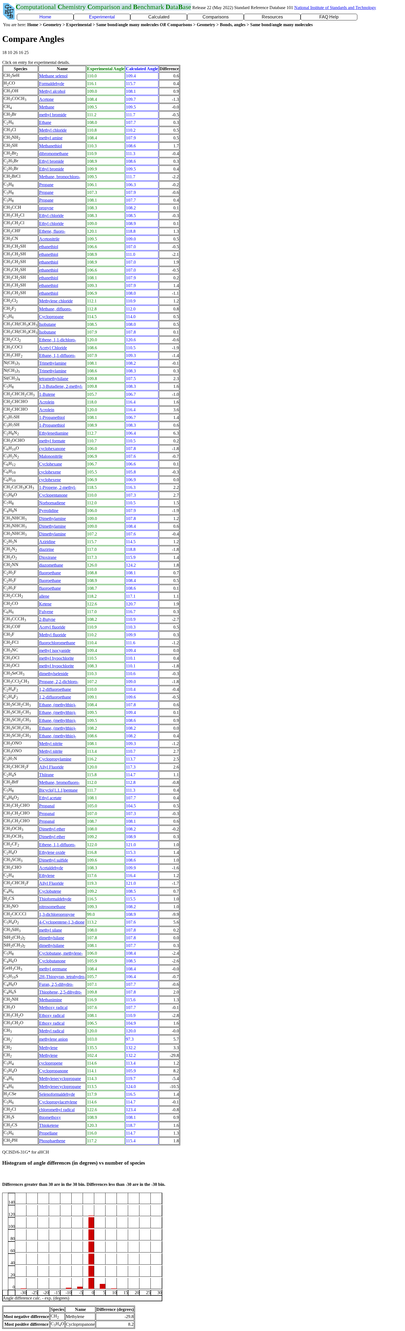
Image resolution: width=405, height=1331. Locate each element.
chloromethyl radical (57, 1109)
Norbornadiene (52, 503)
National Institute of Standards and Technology (335, 7)
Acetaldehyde (51, 867)
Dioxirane (47, 557)
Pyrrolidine (48, 510)
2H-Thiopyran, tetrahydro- (62, 976)
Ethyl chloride (51, 215)
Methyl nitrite (51, 743)
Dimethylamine (52, 518)
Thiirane (46, 774)
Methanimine (50, 999)
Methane (46, 107)
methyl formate (52, 441)
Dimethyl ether (52, 829)
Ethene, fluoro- (52, 231)
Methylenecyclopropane (60, 1078)
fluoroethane (50, 572)
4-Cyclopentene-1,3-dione (62, 922)
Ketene (45, 604)
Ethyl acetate (50, 798)
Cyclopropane (51, 316)
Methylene (48, 1047)
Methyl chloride (53, 130)
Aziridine (47, 541)
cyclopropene (51, 1063)
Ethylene (47, 875)
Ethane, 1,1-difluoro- (57, 355)
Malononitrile (51, 456)
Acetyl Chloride (53, 347)
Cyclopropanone (53, 1070)
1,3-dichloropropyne (57, 914)
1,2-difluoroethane (55, 689)
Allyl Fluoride (51, 767)
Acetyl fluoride (52, 627)
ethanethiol (48, 246)
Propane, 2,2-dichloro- (58, 681)
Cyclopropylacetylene (58, 1102)
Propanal (47, 806)
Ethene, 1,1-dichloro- (57, 339)
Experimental (102, 17)
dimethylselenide (53, 673)
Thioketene (49, 1125)
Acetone (46, 99)
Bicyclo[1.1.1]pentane (58, 790)
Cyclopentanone (53, 495)
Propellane (48, 1133)
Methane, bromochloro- (59, 176)
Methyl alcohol (52, 91)
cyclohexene (50, 472)
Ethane (45, 122)
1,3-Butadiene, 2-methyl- (61, 386)
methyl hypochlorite (56, 658)
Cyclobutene (50, 891)
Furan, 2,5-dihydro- (56, 984)
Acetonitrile (49, 239)
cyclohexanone (52, 448)
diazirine (46, 549)
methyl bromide (52, 114)
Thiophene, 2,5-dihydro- (60, 992)
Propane (46, 184)
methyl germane (53, 969)
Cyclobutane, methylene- (61, 953)
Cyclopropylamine (55, 759)
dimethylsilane (51, 937)
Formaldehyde (51, 83)
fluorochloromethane (57, 642)
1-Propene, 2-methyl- (57, 487)
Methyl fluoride (52, 634)
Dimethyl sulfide (53, 860)
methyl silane (50, 930)
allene (44, 596)
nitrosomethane (52, 906)
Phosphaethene (52, 1140)
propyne (46, 207)
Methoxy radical (53, 1007)
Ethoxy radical (51, 1015)
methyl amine (51, 138)
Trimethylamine (52, 363)
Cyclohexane (50, 464)
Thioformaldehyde (55, 899)
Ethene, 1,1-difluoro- (57, 844)
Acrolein (46, 402)
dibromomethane (53, 153)
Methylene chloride (56, 301)
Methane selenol (53, 76)
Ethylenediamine (53, 433)
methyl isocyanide (55, 650)
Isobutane (47, 324)
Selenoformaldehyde (57, 1094)
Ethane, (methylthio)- (57, 704)
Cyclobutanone (52, 961)
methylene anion (53, 1039)
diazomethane (51, 565)
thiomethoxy (50, 1117)
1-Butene (47, 394)
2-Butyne (47, 619)
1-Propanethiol (52, 417)
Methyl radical (51, 1031)
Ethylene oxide (52, 852)
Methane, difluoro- (55, 309)
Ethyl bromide (51, 161)
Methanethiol (50, 146)
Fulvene (46, 611)
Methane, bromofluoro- (59, 782)
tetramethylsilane (53, 378)
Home (45, 17)
